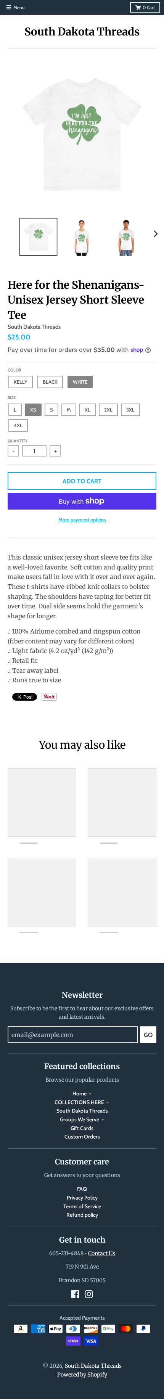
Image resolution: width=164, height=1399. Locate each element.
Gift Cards (82, 1128)
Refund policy (82, 1214)
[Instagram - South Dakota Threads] (88, 1294)
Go (148, 1035)
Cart (149, 7)
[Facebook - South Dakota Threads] (75, 1294)
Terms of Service (82, 1206)
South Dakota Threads (82, 31)
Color (14, 370)
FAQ (82, 1188)
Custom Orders (82, 1136)
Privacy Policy (82, 1197)
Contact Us (101, 1253)
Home (79, 1093)
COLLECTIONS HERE (79, 1102)
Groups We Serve (79, 1119)
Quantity (18, 441)
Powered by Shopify (82, 1374)
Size (12, 397)
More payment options (82, 519)
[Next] (155, 234)
